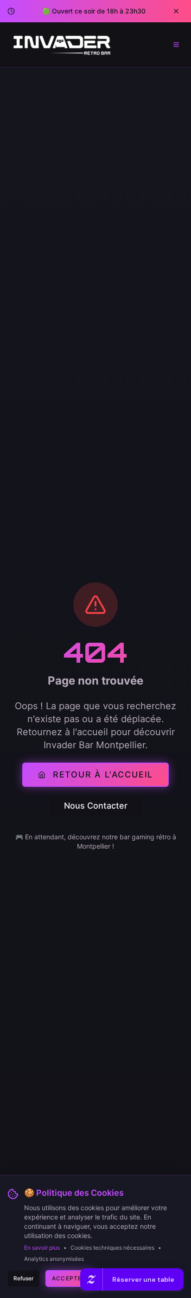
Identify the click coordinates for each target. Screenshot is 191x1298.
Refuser (23, 1278)
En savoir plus (42, 1247)
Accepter (69, 1278)
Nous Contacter (95, 805)
